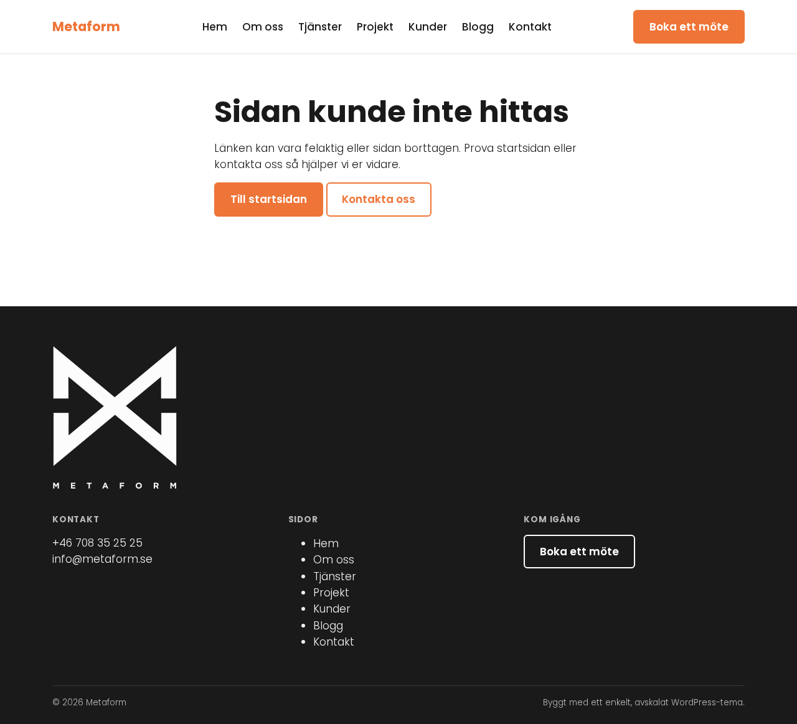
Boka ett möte (689, 26)
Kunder (427, 26)
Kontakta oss (378, 199)
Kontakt (530, 26)
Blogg (478, 26)
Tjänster (320, 26)
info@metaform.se (102, 559)
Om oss (262, 26)
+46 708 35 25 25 (97, 542)
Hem (214, 26)
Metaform (86, 26)
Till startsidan (268, 199)
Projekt (375, 26)
